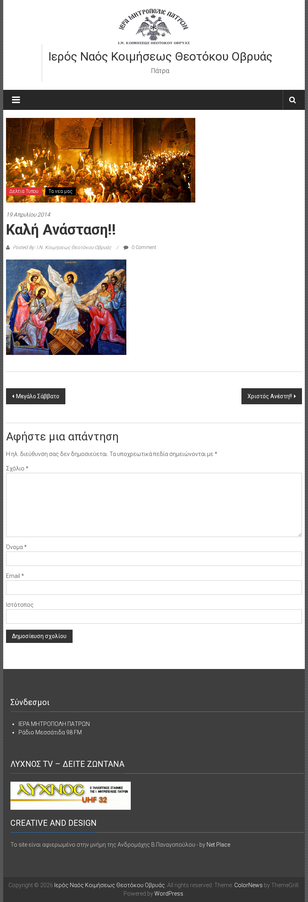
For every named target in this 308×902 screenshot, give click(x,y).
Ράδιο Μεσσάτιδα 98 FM (50, 732)
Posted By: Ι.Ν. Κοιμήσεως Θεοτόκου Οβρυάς (62, 247)
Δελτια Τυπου (23, 191)
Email (15, 576)
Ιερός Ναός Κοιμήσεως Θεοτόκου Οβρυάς (160, 56)
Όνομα (16, 547)
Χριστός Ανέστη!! (269, 396)
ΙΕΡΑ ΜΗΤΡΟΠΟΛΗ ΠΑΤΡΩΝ (54, 724)
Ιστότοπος (20, 605)
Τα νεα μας (61, 191)
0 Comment (143, 247)
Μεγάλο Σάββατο (37, 396)
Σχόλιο (17, 468)
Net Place (218, 844)
